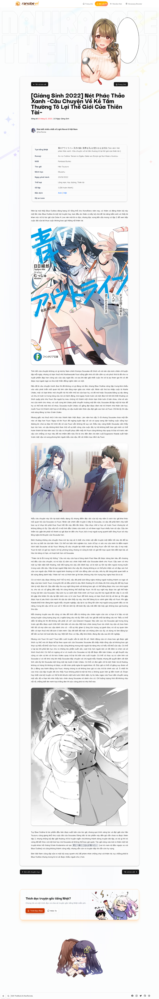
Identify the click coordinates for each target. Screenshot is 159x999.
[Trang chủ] (27, 4)
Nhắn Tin (53, 910)
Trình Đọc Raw (36, 910)
